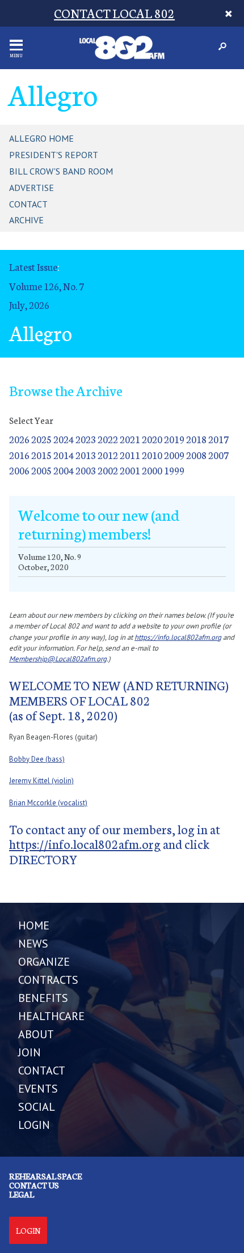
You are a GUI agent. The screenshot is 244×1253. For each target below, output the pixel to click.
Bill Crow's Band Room (61, 171)
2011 (130, 455)
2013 (85, 455)
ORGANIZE (44, 961)
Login (28, 1230)
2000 (152, 470)
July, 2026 (29, 305)
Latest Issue (33, 267)
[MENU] (16, 45)
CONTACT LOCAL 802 (114, 13)
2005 (41, 470)
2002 (108, 470)
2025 (41, 439)
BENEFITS (43, 998)
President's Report (53, 154)
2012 (108, 455)
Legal (21, 1194)
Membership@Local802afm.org (58, 659)
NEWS (33, 943)
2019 (174, 439)
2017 (218, 439)
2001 (130, 470)
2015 (41, 455)
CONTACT (41, 1070)
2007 (218, 455)
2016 (19, 455)
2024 (63, 439)
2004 (63, 470)
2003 (85, 470)
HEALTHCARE (51, 1016)
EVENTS (38, 1088)
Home (33, 925)
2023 (85, 439)
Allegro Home (41, 138)
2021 (130, 439)
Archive (26, 220)
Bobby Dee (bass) (37, 759)
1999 (174, 470)
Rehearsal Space (45, 1176)
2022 (108, 439)
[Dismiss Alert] (228, 13)
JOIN (29, 1052)
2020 (152, 439)
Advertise (31, 187)
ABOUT (36, 1034)
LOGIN (34, 1124)
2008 (196, 455)
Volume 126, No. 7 (46, 286)
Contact (28, 204)
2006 (19, 470)
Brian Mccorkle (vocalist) (48, 803)
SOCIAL (36, 1106)
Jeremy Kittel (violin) (41, 780)
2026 (19, 439)
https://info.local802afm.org (177, 637)
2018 (196, 439)
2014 (63, 455)
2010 (152, 455)
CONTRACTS (48, 979)
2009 (174, 455)
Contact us (34, 1185)
